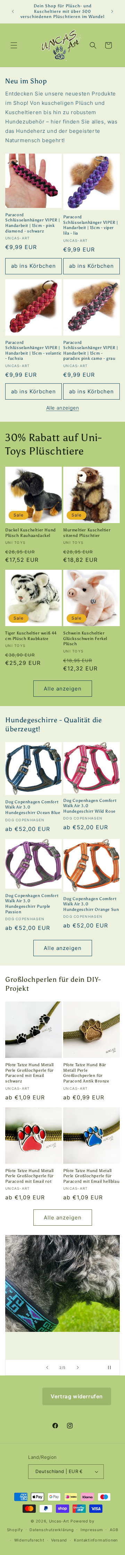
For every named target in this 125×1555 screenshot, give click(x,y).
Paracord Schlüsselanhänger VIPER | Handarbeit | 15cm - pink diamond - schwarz (32, 223)
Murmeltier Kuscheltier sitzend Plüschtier (86, 533)
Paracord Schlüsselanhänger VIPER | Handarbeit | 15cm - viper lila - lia (90, 225)
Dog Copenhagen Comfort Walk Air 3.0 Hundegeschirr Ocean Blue (32, 807)
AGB (114, 1529)
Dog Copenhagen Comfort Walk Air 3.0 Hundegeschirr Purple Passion (31, 903)
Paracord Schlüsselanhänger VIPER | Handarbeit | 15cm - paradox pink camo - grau (90, 350)
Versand (59, 1540)
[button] (14, 45)
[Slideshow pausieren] (112, 1367)
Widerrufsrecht (29, 1540)
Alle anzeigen (62, 408)
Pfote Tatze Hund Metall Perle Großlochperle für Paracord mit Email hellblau (91, 1176)
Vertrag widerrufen (77, 1396)
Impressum (92, 1529)
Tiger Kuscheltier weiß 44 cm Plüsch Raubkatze (31, 636)
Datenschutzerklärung (52, 1529)
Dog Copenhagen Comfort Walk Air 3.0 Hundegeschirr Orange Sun (91, 904)
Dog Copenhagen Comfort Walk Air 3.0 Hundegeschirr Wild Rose (89, 806)
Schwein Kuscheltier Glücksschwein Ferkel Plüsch (85, 638)
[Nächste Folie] (77, 1367)
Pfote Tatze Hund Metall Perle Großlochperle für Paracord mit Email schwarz (29, 1072)
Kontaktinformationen (96, 1540)
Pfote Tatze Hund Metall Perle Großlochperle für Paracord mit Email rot (29, 1176)
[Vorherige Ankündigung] (12, 11)
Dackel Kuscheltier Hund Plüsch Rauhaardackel (30, 533)
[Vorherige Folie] (47, 1367)
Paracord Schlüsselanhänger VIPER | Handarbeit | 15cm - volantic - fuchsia (33, 350)
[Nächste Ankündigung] (112, 11)
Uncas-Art (59, 1521)
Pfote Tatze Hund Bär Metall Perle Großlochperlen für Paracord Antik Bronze (86, 1072)
